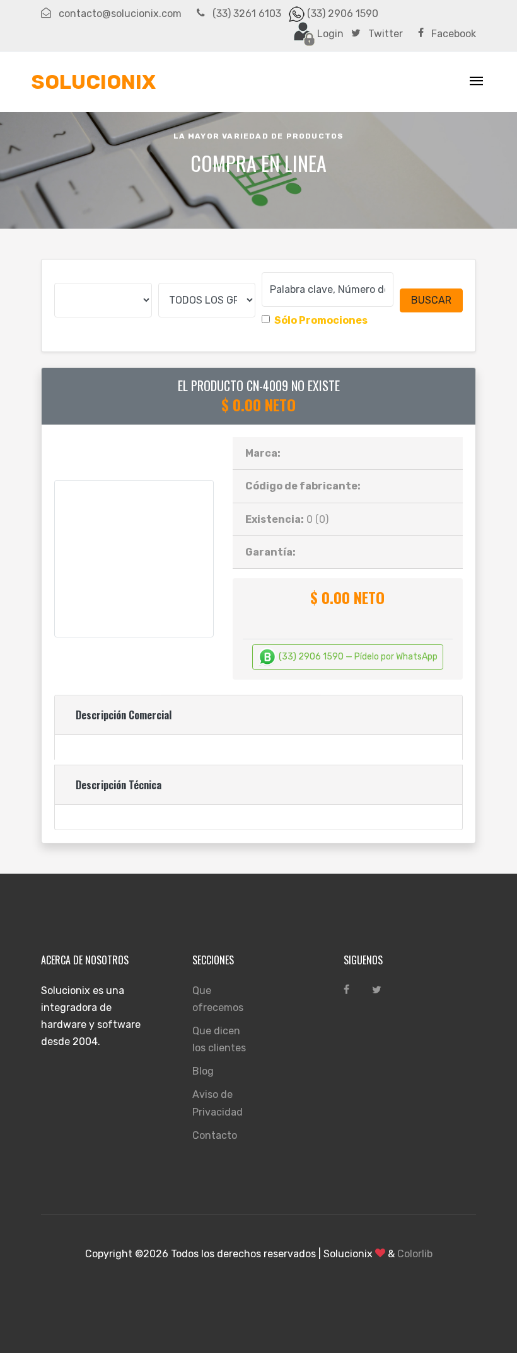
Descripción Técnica (118, 784)
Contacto (214, 1135)
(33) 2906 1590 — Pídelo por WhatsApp (357, 656)
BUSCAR (431, 300)
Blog (203, 1071)
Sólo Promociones (321, 320)
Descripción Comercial (123, 714)
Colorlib (415, 1254)
